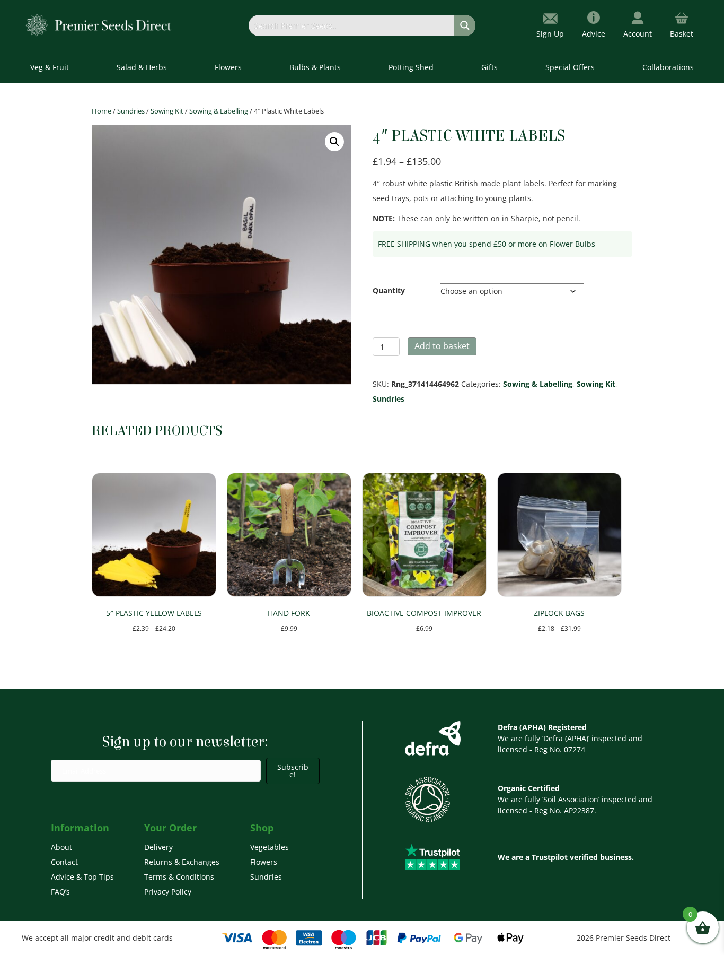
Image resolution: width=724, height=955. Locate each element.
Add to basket (442, 346)
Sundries (131, 111)
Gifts (489, 67)
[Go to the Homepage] (99, 25)
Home (101, 111)
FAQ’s (60, 892)
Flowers (263, 862)
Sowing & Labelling (218, 111)
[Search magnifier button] (464, 25)
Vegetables (269, 847)
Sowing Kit (167, 111)
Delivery (158, 847)
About (61, 847)
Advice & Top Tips (82, 877)
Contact (64, 862)
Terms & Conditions (179, 877)
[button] (334, 141)
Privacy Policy (167, 892)
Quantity (389, 290)
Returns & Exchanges (181, 862)
